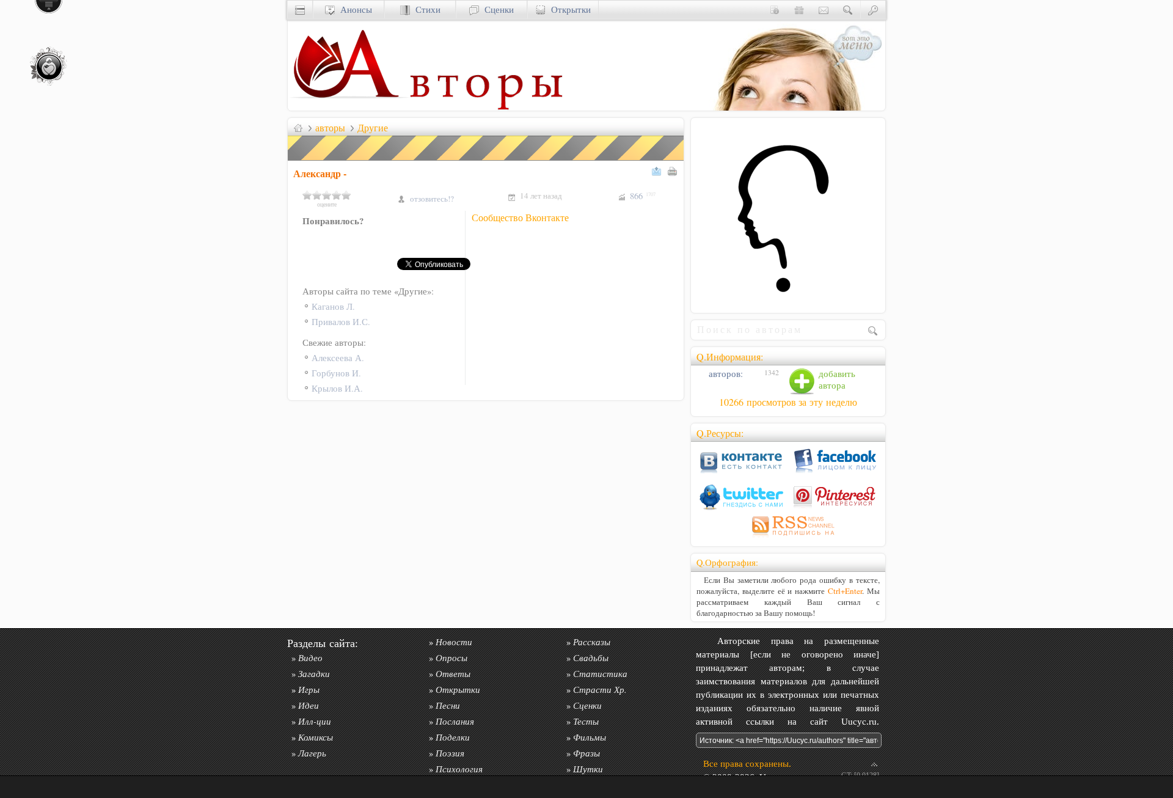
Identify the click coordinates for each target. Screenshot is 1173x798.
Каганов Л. (333, 306)
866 (643, 196)
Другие (372, 127)
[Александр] (788, 301)
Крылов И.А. (337, 388)
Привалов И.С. (341, 322)
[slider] (326, 195)
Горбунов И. (336, 373)
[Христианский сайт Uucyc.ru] (349, 107)
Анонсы (353, 9)
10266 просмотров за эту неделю (788, 402)
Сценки (496, 9)
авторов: (724, 373)
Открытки (568, 9)
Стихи (425, 9)
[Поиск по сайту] (848, 9)
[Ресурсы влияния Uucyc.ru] (298, 127)
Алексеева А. (338, 358)
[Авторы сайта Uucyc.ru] (486, 107)
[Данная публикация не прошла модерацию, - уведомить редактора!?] (486, 160)
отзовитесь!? (432, 198)
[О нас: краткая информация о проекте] (775, 9)
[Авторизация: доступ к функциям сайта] (873, 9)
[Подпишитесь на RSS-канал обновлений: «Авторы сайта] (788, 537)
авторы (330, 127)
